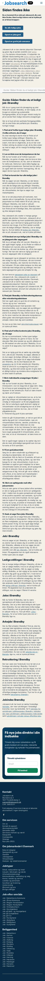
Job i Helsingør (8, 962)
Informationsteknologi (11, 874)
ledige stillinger (30, 57)
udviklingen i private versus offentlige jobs (24, 716)
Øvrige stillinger (8, 889)
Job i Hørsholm (8, 959)
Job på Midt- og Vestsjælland (14, 911)
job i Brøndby (22, 550)
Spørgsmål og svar (10, 852)
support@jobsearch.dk (11, 802)
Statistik (5, 854)
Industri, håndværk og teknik (14, 872)
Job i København (9, 933)
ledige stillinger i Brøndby (16, 585)
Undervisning (7, 885)
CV (15, 364)
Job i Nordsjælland (10, 909)
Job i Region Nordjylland (12, 905)
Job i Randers (8, 944)
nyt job (31, 61)
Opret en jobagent (13, 34)
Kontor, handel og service (12, 878)
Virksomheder (7, 859)
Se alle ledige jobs (13, 28)
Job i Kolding (7, 946)
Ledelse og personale (11, 881)
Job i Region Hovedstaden (13, 902)
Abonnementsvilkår (10, 828)
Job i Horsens (7, 964)
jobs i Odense (14, 73)
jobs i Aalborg (26, 73)
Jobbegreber (7, 857)
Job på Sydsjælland (10, 913)
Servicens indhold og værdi (13, 833)
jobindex (5, 707)
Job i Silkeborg (8, 949)
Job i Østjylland (8, 920)
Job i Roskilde (8, 953)
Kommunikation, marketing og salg (16, 876)
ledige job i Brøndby (31, 230)
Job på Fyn (7, 916)
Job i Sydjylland (8, 924)
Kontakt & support (9, 826)
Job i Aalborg (7, 940)
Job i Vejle (6, 951)
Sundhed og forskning (11, 883)
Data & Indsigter (8, 850)
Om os (5, 824)
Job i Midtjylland (9, 922)
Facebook (3, 814)
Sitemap (5, 839)
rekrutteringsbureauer (30, 324)
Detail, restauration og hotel (13, 870)
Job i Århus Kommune (11, 900)
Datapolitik (6, 835)
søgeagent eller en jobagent (26, 275)
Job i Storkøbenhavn (10, 907)
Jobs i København (27, 71)
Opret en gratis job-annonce (17, 41)
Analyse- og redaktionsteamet (14, 861)
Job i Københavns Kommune (13, 898)
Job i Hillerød (7, 955)
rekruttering (15, 64)
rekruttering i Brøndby (19, 694)
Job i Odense (7, 938)
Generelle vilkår (8, 830)
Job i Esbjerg (7, 942)
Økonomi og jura (9, 887)
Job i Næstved (8, 966)
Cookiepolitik (7, 837)
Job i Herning (7, 957)
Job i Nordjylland (9, 918)
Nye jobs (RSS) (8, 841)
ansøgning (6, 364)
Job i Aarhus (7, 935)
